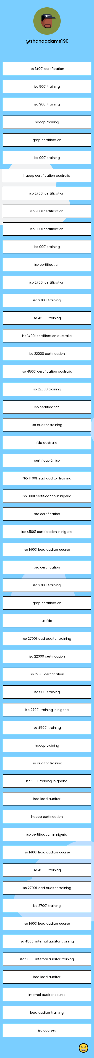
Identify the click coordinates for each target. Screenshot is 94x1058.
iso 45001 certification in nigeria (47, 531)
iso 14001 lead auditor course (47, 549)
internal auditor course (47, 994)
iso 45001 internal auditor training (47, 941)
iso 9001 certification (46, 211)
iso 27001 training (47, 300)
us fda (47, 620)
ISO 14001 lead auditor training (47, 478)
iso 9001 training (47, 86)
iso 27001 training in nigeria (47, 710)
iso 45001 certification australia (47, 371)
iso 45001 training (47, 318)
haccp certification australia (47, 175)
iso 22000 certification (47, 353)
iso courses (47, 1030)
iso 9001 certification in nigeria (47, 496)
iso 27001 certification (46, 193)
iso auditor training (47, 425)
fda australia (46, 442)
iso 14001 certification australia (47, 336)
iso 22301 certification (47, 674)
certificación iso (47, 460)
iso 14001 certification (47, 68)
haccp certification (47, 816)
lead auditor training (47, 1012)
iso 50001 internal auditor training (47, 959)
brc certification (47, 514)
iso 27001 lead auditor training (47, 638)
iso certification (47, 264)
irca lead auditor (46, 799)
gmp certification (47, 140)
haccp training (47, 122)
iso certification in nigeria (46, 834)
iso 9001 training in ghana (47, 781)
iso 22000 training (47, 389)
